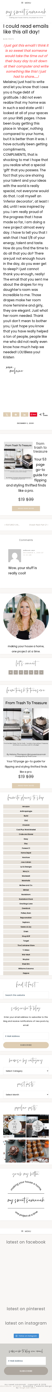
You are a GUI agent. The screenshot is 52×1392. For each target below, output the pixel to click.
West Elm (26, 964)
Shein (26, 931)
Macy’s (26, 871)
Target (26, 941)
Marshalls (26, 880)
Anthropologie (26, 811)
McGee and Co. (26, 885)
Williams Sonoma (26, 968)
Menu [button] (28, 2)
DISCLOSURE (5, 1386)
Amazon (26, 806)
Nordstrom (26, 894)
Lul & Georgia (26, 867)
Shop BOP (26, 936)
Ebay (26, 839)
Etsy (26, 843)
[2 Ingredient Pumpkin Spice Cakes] (37, 1152)
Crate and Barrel (26, 834)
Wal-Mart (26, 954)
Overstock (26, 908)
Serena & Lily (26, 927)
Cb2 (26, 820)
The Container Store (26, 945)
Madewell (26, 876)
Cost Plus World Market (26, 829)
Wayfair (26, 959)
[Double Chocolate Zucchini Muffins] (14, 1152)
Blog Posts (8, 39)
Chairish (26, 825)
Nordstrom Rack (26, 899)
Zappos (26, 973)
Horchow (26, 857)
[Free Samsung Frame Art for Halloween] (37, 1127)
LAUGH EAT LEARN (27, 1388)
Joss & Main (26, 862)
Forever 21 (26, 848)
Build (26, 816)
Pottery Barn (26, 913)
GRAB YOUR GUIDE (26, 508)
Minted (26, 890)
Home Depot (26, 853)
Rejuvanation (26, 917)
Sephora (26, 922)
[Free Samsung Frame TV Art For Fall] (14, 1127)
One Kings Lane (25, 904)
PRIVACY (17, 1386)
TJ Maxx (26, 950)
